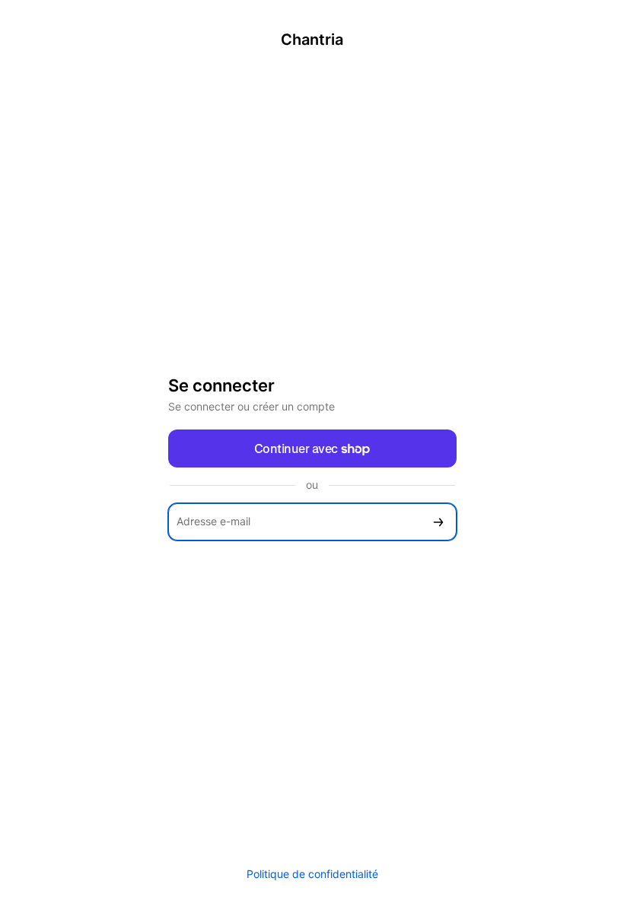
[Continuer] (438, 522)
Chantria (312, 39)
